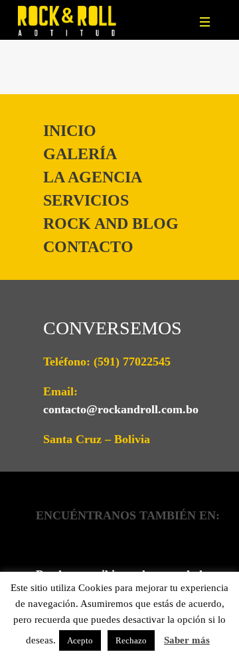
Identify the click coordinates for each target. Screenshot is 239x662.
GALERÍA (80, 154)
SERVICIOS (86, 200)
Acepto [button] (80, 640)
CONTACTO (88, 246)
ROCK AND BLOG (111, 223)
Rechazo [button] (131, 640)
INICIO (69, 130)
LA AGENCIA (92, 177)
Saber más (187, 640)
